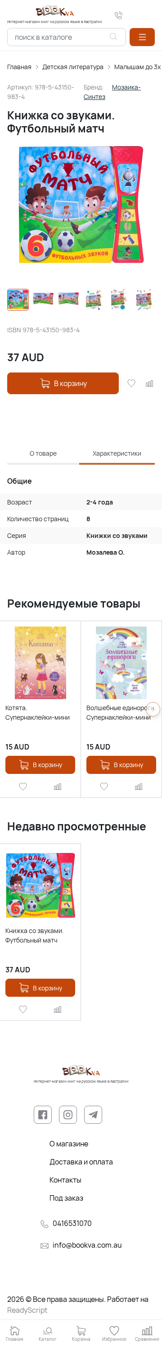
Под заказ (66, 1198)
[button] (142, 37)
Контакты (65, 1180)
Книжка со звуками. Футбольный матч (34, 935)
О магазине (69, 1144)
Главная (19, 66)
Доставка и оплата (81, 1162)
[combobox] (66, 37)
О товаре (43, 453)
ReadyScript (27, 1310)
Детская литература (73, 66)
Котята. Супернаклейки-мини (37, 712)
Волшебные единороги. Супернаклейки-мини (121, 712)
